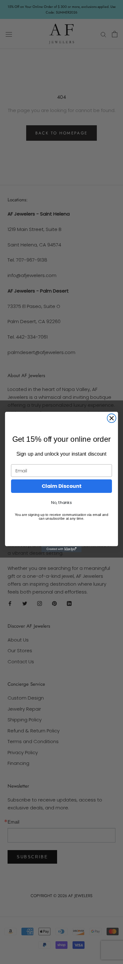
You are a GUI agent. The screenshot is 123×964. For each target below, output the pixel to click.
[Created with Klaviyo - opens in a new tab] (61, 549)
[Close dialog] (111, 418)
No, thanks (61, 503)
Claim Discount (62, 485)
